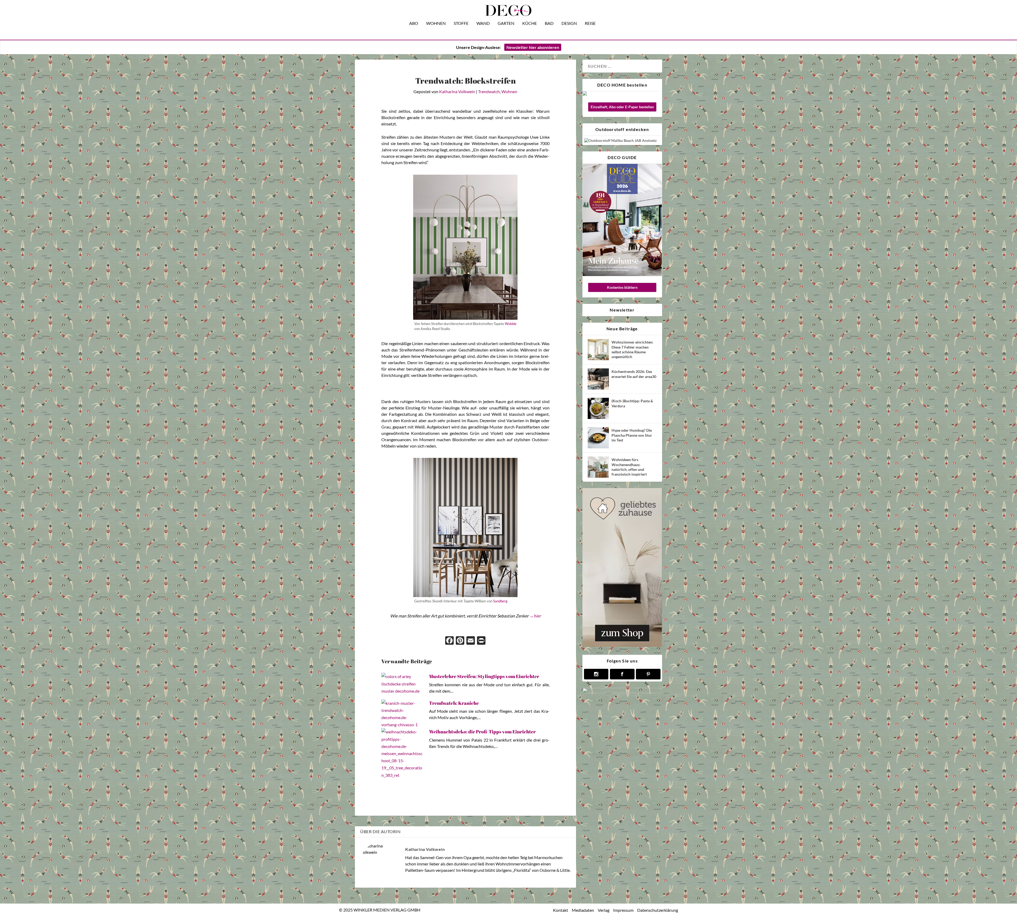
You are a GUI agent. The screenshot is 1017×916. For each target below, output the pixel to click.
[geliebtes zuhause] (622, 645)
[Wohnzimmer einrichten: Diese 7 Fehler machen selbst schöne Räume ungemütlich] (598, 349)
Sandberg (500, 601)
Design (569, 23)
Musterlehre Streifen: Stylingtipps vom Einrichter (484, 676)
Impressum (623, 910)
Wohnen (436, 23)
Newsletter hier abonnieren (532, 47)
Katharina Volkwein (457, 91)
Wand (483, 23)
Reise (590, 23)
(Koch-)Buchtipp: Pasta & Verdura (632, 403)
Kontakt (560, 910)
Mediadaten (583, 910)
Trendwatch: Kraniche (454, 703)
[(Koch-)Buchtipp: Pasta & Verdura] (598, 408)
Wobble (510, 324)
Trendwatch (489, 91)
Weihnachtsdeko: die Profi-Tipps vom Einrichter (482, 731)
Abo (413, 23)
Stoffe (461, 23)
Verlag (603, 910)
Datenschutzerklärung (657, 910)
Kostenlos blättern (622, 287)
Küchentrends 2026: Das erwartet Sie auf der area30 (634, 373)
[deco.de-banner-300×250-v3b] (622, 691)
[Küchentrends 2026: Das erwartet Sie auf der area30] (598, 379)
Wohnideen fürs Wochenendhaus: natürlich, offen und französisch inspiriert (629, 466)
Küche (529, 23)
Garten (506, 23)
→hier (535, 615)
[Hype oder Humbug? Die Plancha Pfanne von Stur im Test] (598, 437)
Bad (549, 23)
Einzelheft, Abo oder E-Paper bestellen (622, 107)
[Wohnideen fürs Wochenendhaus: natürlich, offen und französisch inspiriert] (598, 467)
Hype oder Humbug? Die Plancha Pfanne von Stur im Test (632, 435)
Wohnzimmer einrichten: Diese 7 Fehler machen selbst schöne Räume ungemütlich (632, 349)
